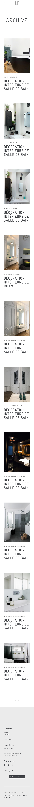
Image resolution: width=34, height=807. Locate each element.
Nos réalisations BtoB (10, 755)
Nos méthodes (8, 748)
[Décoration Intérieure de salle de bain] (17, 55)
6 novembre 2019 (10, 274)
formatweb (21, 340)
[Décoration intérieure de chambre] (17, 252)
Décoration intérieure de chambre (16, 282)
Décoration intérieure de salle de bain (16, 348)
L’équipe (6, 734)
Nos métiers (7, 751)
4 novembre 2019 (10, 546)
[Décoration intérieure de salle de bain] (17, 318)
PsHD (15, 77)
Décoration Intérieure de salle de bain (16, 85)
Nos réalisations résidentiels (12, 753)
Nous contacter (8, 737)
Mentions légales (9, 795)
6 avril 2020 (8, 77)
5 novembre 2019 (10, 476)
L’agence (6, 732)
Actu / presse (8, 739)
